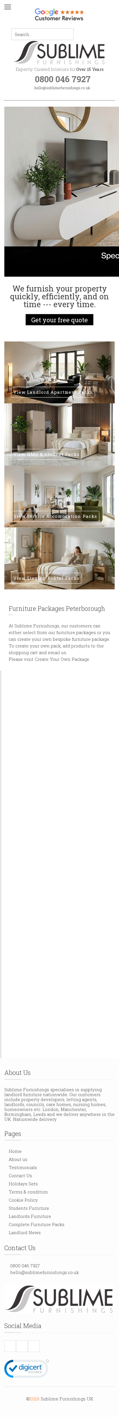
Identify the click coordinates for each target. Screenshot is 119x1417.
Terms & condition (28, 1192)
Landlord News (25, 1232)
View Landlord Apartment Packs (53, 392)
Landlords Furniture (30, 1216)
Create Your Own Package (62, 659)
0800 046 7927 (25, 1265)
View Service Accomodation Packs (55, 516)
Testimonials (23, 1167)
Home (15, 1151)
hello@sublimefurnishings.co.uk (44, 1272)
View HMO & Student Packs (46, 454)
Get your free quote (59, 320)
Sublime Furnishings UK (67, 1399)
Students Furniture (29, 1208)
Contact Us (20, 1175)
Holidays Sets (23, 1184)
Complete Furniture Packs (36, 1224)
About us (18, 1159)
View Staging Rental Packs (46, 578)
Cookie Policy (23, 1200)
